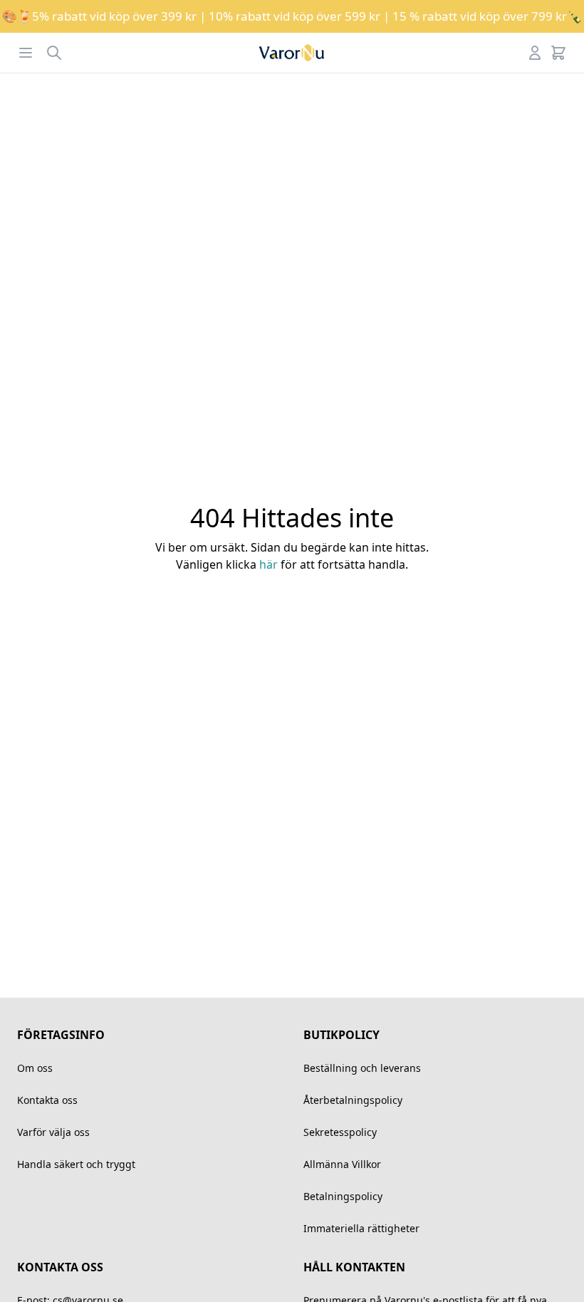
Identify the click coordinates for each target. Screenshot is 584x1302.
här (268, 564)
